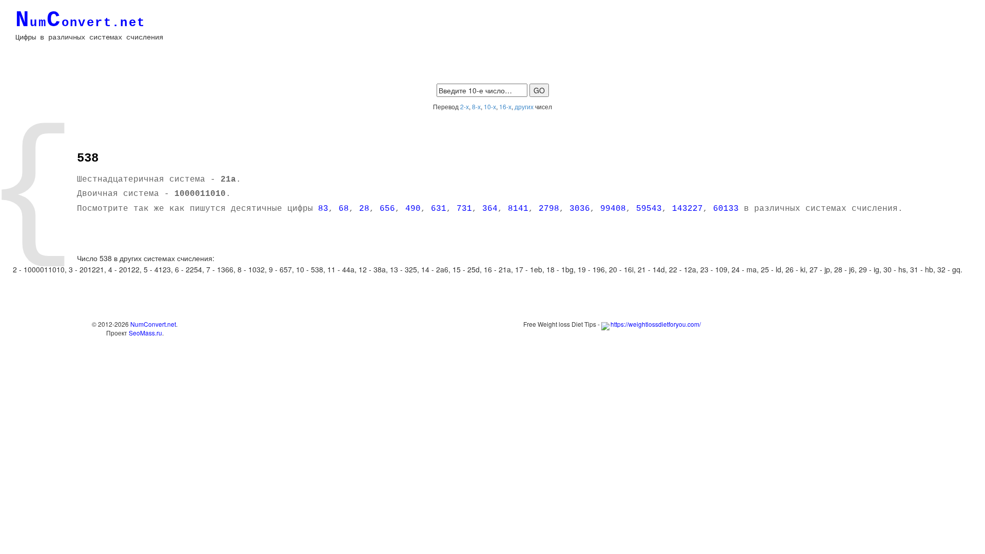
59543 (649, 208)
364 (490, 208)
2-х (464, 106)
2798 (549, 208)
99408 (613, 208)
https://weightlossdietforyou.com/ (655, 324)
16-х (505, 106)
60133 (726, 208)
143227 (687, 208)
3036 (579, 208)
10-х (490, 106)
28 (364, 208)
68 (344, 208)
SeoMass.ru (145, 332)
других (524, 106)
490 (413, 208)
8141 (518, 208)
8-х (476, 106)
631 (438, 208)
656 (387, 208)
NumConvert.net (153, 324)
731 (464, 208)
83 (323, 208)
